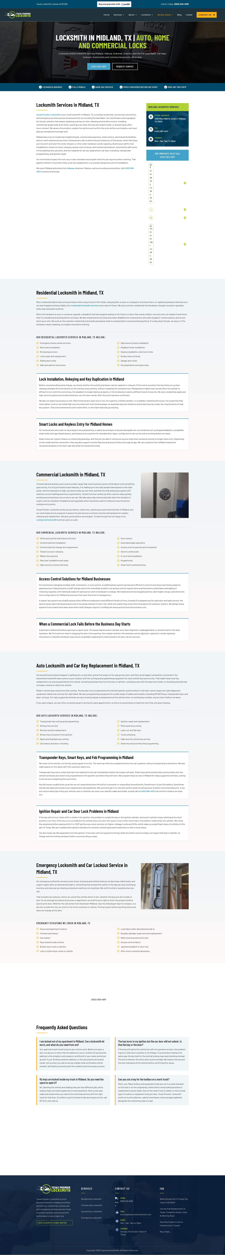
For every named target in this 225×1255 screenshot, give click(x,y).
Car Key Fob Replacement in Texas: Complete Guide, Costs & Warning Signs (173, 1212)
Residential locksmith (164, 218)
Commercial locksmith (164, 244)
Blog (179, 15)
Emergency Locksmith (164, 183)
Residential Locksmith (91, 1199)
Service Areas (164, 15)
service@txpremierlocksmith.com (135, 1214)
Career (189, 15)
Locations (146, 15)
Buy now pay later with (110, 4)
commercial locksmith (46, 520)
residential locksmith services (84, 305)
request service (125, 66)
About (132, 15)
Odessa (70, 168)
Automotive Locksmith (91, 1211)
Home (107, 15)
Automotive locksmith (164, 209)
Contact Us (204, 15)
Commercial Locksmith (91, 1205)
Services (118, 15)
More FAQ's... (165, 1231)
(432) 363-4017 (98, 66)
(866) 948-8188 (126, 1201)
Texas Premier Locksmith (48, 114)
